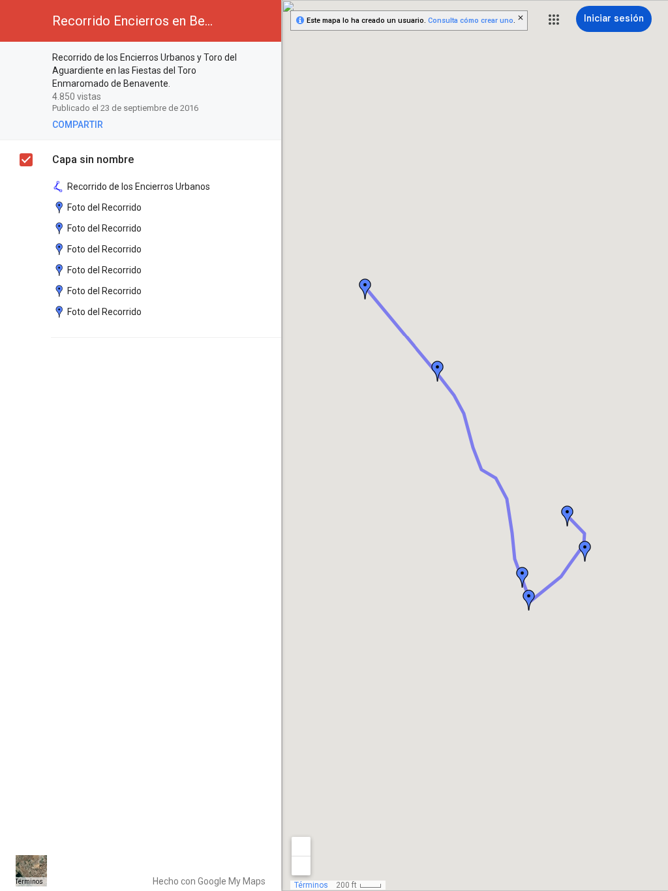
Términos (29, 881)
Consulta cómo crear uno (470, 20)
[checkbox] (264, 58)
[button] (554, 20)
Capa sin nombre (93, 159)
